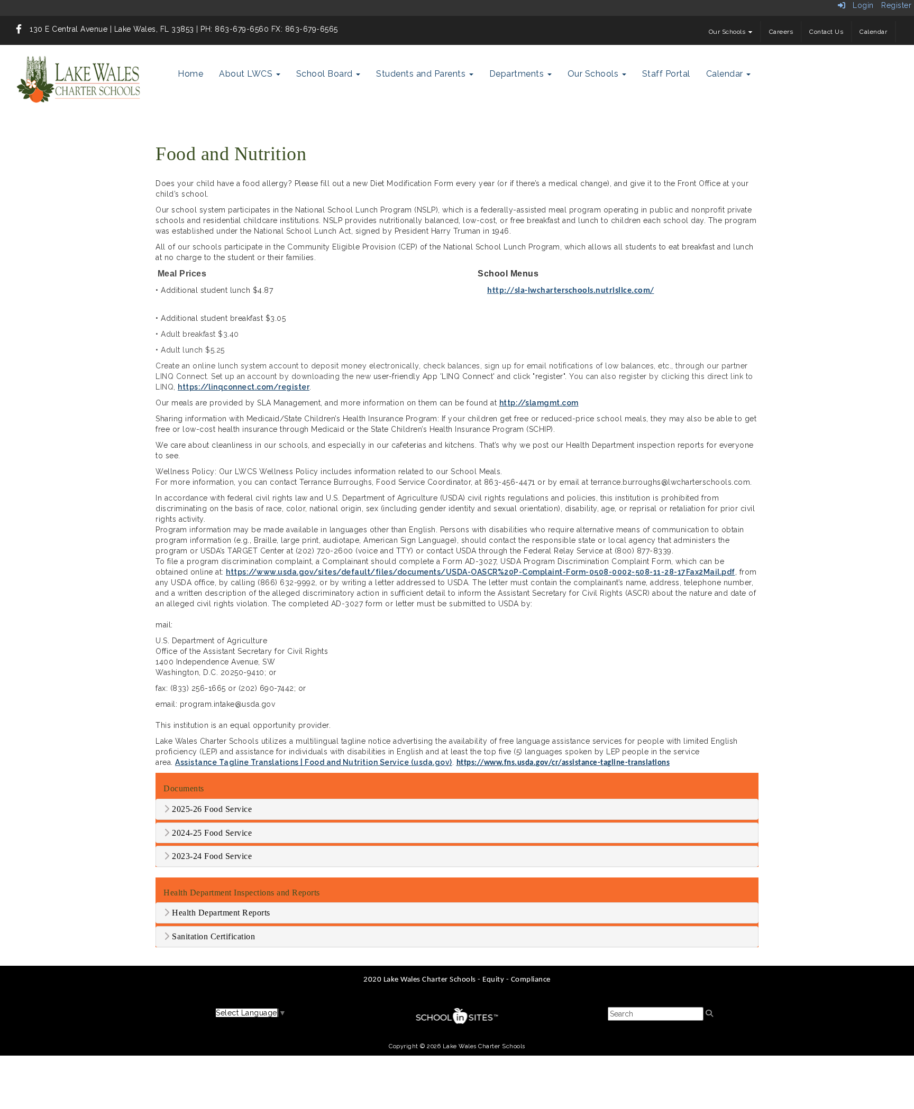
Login (860, 5)
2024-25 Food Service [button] (211, 832)
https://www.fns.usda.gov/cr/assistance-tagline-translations (563, 763)
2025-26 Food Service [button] (211, 809)
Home (190, 74)
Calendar (873, 31)
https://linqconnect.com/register (243, 387)
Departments (517, 74)
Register (896, 5)
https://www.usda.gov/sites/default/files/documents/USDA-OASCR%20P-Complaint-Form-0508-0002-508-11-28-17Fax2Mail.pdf (480, 572)
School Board (325, 74)
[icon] (19, 29)
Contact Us (826, 31)
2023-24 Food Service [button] (211, 856)
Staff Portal (666, 74)
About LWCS (247, 74)
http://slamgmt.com (539, 403)
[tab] (457, 809)
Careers (781, 31)
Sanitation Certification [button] (212, 936)
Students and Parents (422, 74)
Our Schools (728, 31)
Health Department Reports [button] (220, 912)
